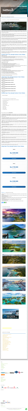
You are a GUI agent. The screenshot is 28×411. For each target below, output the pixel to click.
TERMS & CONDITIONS (3, 380)
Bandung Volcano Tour (5, 339)
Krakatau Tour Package (5, 348)
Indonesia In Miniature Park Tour (7, 334)
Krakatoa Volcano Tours (6, 340)
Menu (1, 13)
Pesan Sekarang (14, 158)
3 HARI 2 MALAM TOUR (13, 19)
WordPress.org (18, 409)
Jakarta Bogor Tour (5, 346)
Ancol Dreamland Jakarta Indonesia (7, 337)
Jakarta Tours (4, 347)
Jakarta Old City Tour (5, 335)
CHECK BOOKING (3, 367)
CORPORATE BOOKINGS (3, 379)
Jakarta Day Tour (5, 336)
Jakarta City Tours (5, 345)
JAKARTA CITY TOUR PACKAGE (4, 363)
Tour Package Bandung (5, 343)
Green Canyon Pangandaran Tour (7, 342)
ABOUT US (2, 378)
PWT (12, 409)
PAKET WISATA (2, 364)
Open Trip (5, 192)
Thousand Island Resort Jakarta (6, 341)
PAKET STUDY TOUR (3, 365)
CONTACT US (2, 368)
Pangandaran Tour (5, 349)
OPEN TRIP (17, 19)
